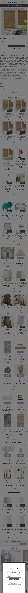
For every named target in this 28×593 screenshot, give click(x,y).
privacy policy (19, 584)
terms (16, 584)
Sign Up (14, 579)
